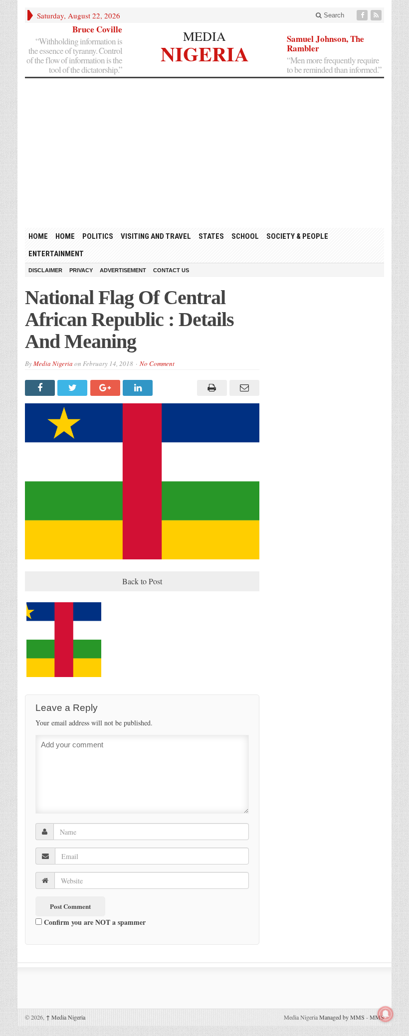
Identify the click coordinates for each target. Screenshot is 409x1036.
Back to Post (142, 581)
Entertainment (56, 253)
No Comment (157, 363)
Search (333, 15)
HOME (38, 236)
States (211, 236)
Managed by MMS (342, 1017)
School (245, 236)
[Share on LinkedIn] (139, 388)
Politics (97, 236)
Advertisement (123, 270)
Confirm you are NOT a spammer (94, 922)
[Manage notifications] (386, 1014)
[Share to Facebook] (41, 388)
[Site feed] (377, 15)
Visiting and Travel (156, 236)
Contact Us (171, 270)
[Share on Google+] (106, 388)
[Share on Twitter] (73, 388)
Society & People (297, 236)
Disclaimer (45, 270)
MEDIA (204, 35)
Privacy (81, 270)
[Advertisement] (204, 153)
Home (65, 236)
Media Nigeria (53, 363)
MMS (377, 1017)
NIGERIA (205, 52)
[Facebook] (363, 15)
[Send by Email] (243, 388)
